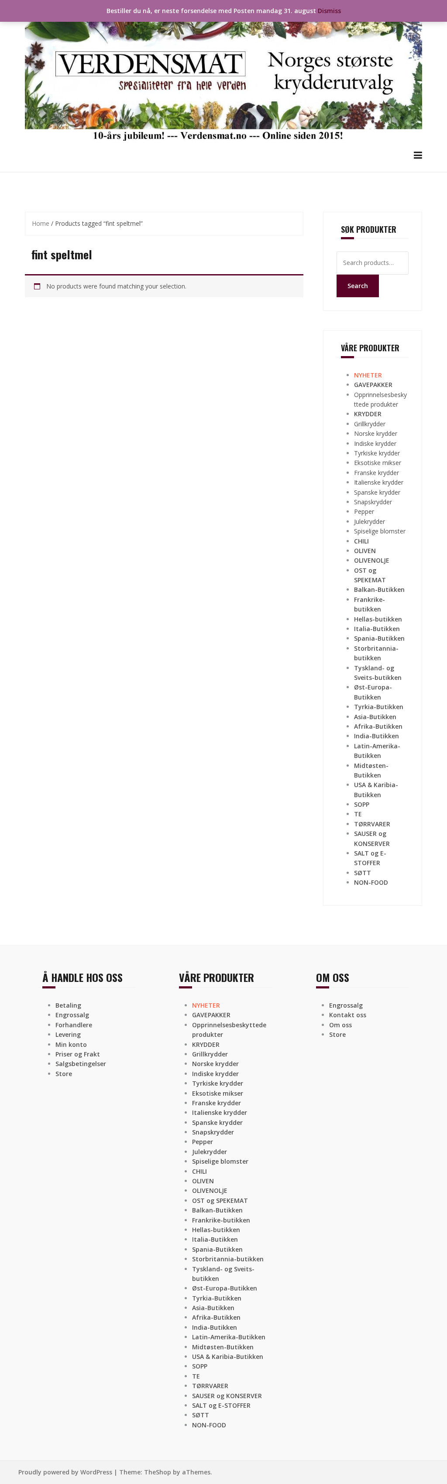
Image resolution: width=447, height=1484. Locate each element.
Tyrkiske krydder (377, 453)
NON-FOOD (371, 882)
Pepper (364, 511)
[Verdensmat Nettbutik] (223, 74)
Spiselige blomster (380, 531)
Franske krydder (376, 473)
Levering (68, 1034)
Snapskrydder (373, 502)
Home (40, 223)
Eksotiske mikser (377, 462)
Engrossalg (72, 1015)
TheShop (157, 1472)
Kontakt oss (347, 1015)
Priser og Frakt (77, 1054)
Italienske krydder (378, 482)
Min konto (71, 1044)
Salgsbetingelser (80, 1064)
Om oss (340, 1025)
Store (63, 1074)
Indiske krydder (375, 443)
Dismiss (329, 11)
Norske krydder (375, 433)
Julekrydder (369, 521)
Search (357, 286)
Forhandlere (73, 1025)
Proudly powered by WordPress (65, 1472)
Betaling (68, 1005)
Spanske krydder (377, 492)
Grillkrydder (369, 424)
